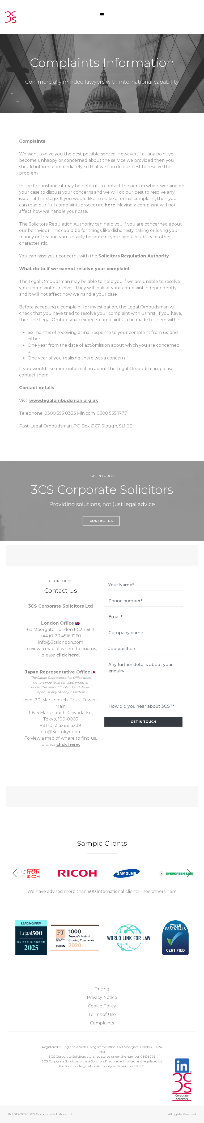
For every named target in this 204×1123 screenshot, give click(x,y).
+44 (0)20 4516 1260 (60, 635)
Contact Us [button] (101, 521)
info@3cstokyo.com (61, 731)
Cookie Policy (102, 1005)
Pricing (102, 988)
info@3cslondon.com (60, 642)
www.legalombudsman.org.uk (63, 400)
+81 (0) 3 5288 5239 (60, 725)
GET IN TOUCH (143, 722)
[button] (189, 873)
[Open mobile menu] (102, 14)
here (110, 204)
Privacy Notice (102, 997)
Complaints (102, 1022)
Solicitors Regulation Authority (133, 255)
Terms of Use (102, 1014)
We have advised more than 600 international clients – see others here (102, 891)
